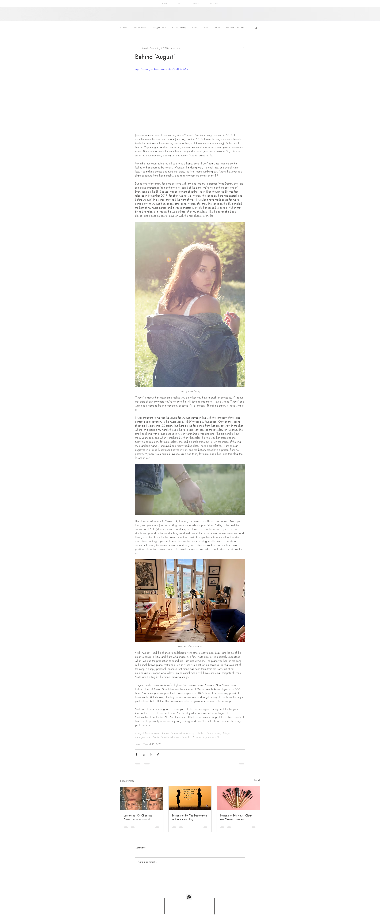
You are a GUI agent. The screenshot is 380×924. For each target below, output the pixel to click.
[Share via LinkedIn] (151, 754)
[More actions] (243, 48)
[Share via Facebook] (136, 754)
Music (217, 27)
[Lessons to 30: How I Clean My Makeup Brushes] (238, 798)
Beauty (195, 27)
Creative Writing (179, 27)
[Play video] (190, 98)
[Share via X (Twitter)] (143, 754)
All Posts (123, 27)
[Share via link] (158, 754)
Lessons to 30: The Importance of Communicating (189, 817)
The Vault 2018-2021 (235, 27)
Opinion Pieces (139, 27)
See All (257, 780)
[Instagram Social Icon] (189, 899)
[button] (256, 27)
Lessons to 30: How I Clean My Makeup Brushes (236, 817)
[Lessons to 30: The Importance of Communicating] (190, 798)
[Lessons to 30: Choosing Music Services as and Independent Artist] (141, 798)
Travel (206, 27)
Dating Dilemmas (159, 27)
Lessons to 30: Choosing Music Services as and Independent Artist (138, 817)
